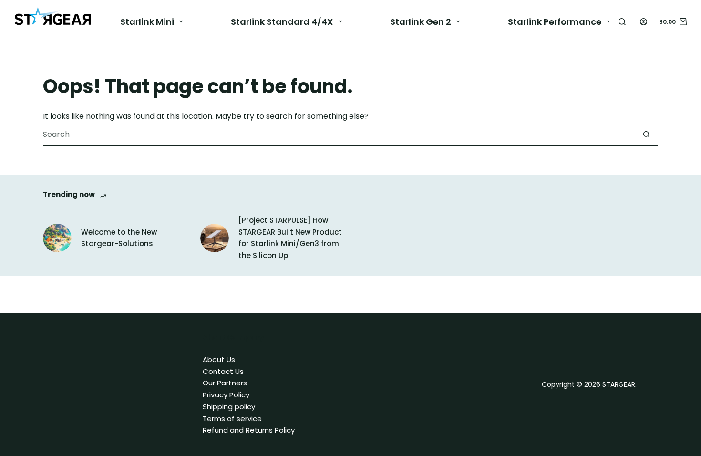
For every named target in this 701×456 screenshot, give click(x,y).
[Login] (643, 21)
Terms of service (232, 419)
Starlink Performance (554, 22)
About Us (219, 359)
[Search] (622, 21)
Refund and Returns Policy (249, 430)
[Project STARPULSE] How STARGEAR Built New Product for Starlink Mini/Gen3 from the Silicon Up (290, 237)
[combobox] (338, 134)
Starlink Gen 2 (420, 22)
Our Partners (225, 383)
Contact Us (223, 371)
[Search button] (646, 134)
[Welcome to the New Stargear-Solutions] (57, 238)
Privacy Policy (226, 395)
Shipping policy (229, 407)
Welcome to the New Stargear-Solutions (119, 238)
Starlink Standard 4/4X (282, 22)
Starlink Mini (147, 22)
